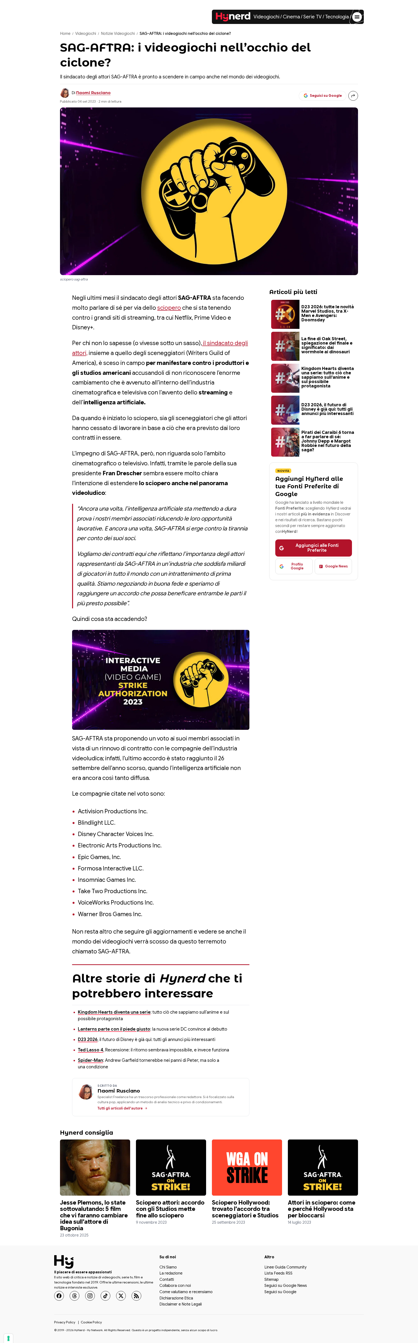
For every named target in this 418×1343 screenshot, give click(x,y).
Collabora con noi (175, 1286)
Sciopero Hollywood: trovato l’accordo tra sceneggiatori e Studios (245, 1209)
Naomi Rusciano (93, 93)
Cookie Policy (91, 1322)
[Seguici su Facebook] (59, 1295)
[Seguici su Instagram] (90, 1295)
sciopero (169, 307)
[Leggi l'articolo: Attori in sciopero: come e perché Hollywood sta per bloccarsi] (323, 1167)
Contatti (166, 1279)
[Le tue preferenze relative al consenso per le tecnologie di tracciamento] (8, 1338)
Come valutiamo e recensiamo (186, 1292)
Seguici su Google (280, 1292)
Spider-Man (90, 1060)
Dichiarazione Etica (176, 1298)
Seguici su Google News (285, 1286)
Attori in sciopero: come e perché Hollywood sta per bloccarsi (321, 1209)
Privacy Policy (64, 1322)
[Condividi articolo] (353, 96)
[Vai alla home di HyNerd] (233, 17)
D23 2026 (87, 1039)
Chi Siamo (168, 1267)
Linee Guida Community (285, 1267)
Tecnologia (337, 17)
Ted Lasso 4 (90, 1050)
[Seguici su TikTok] (105, 1295)
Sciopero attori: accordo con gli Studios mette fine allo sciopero (170, 1209)
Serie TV (312, 17)
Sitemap (271, 1279)
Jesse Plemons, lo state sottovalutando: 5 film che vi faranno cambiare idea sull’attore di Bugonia (94, 1215)
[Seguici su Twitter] (121, 1295)
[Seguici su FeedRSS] (136, 1295)
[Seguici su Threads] (74, 1295)
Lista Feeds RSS (278, 1273)
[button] (160, 680)
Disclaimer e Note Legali (180, 1304)
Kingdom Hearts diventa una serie (114, 1012)
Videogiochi (266, 17)
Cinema (291, 17)
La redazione (170, 1273)
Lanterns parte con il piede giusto (114, 1029)
